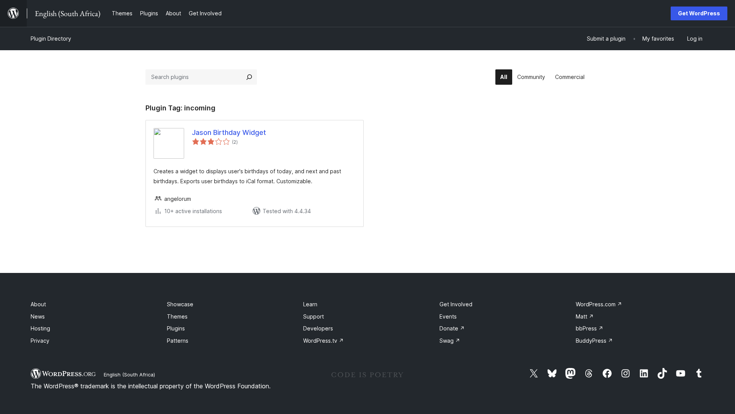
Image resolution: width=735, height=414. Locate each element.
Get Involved (455, 304)
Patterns (177, 340)
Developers (318, 328)
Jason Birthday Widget (229, 132)
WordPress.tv (323, 340)
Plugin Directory (51, 38)
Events (448, 316)
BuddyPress (594, 340)
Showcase (180, 304)
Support (313, 316)
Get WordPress (699, 13)
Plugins (176, 328)
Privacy (40, 340)
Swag (449, 340)
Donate (452, 328)
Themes (177, 316)
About (38, 304)
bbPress (589, 328)
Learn (310, 304)
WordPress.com (599, 304)
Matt (585, 316)
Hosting (40, 328)
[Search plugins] (249, 77)
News (38, 316)
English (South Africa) (129, 374)
